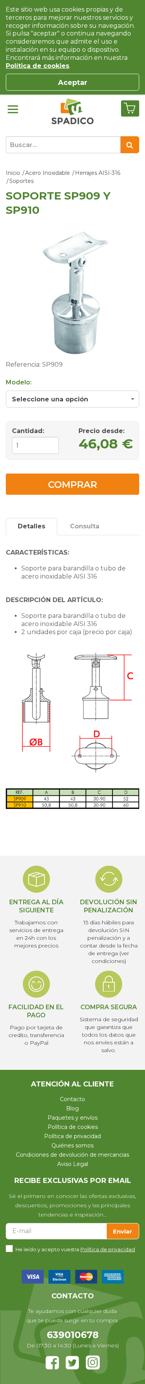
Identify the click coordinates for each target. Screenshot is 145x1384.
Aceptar (72, 82)
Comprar (72, 484)
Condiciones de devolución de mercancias (72, 1154)
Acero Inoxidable (47, 172)
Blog (72, 1108)
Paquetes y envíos (72, 1117)
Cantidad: (28, 431)
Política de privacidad (72, 1136)
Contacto (72, 1099)
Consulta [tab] (84, 526)
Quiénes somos (72, 1145)
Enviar (122, 1231)
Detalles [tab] (31, 526)
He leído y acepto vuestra (75, 1249)
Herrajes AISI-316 (97, 172)
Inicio (13, 172)
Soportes (21, 181)
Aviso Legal (72, 1164)
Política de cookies (73, 1126)
